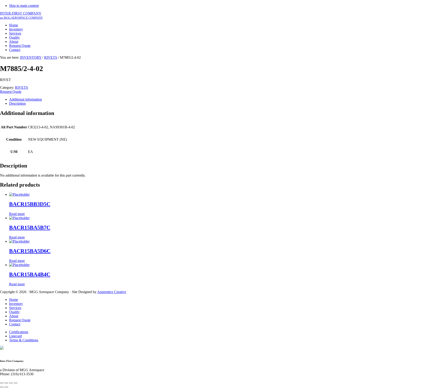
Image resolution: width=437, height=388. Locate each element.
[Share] (6, 383)
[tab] (223, 99)
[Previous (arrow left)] (2, 387)
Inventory (16, 304)
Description (17, 103)
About (13, 316)
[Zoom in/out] (15, 383)
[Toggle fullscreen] (11, 383)
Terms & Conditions (23, 340)
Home (13, 300)
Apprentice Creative (111, 292)
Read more (17, 214)
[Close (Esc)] (2, 383)
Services (15, 308)
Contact (14, 324)
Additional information (25, 99)
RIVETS (50, 57)
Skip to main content (24, 6)
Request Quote (10, 92)
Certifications (18, 332)
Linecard (15, 336)
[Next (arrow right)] (6, 387)
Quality (14, 312)
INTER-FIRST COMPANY (21, 15)
